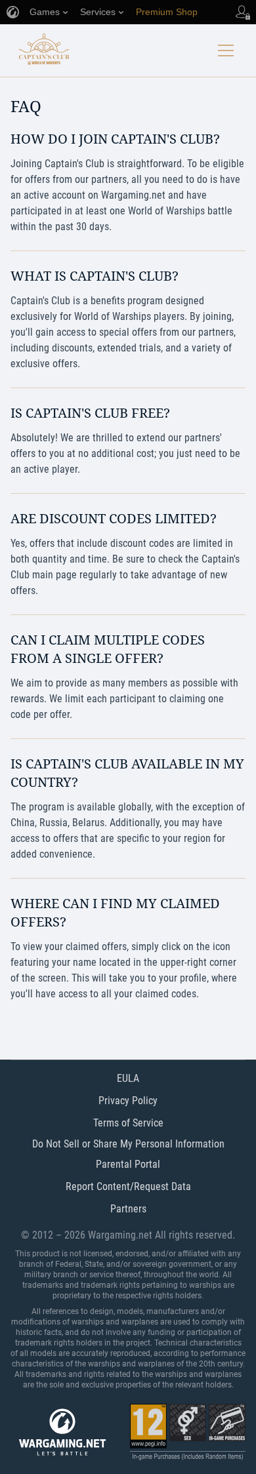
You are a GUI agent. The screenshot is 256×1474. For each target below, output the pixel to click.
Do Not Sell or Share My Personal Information (128, 1144)
